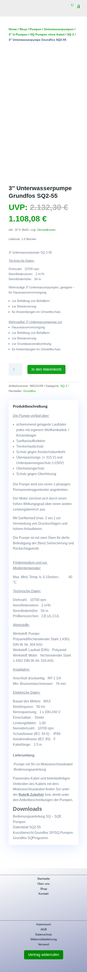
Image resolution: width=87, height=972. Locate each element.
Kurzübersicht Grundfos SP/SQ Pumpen (43, 832)
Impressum (43, 924)
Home (13, 29)
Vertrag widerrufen (43, 955)
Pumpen (35, 29)
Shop (23, 29)
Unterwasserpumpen (59, 29)
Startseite (43, 878)
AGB (44, 929)
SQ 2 (70, 34)
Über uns (43, 883)
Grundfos (29, 391)
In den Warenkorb (46, 369)
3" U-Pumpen (18, 34)
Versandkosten (46, 229)
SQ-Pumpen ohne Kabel (47, 34)
